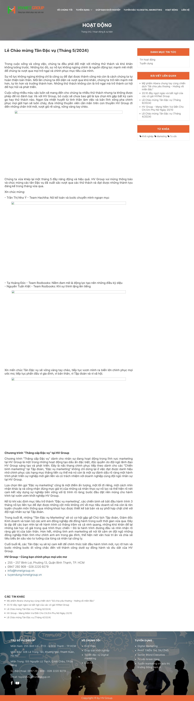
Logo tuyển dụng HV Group (26, 10)
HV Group (106, 698)
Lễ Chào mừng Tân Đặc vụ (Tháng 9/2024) (29, 609)
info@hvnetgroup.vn (21, 570)
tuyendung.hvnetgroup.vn (25, 574)
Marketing (161, 136)
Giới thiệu (90, 645)
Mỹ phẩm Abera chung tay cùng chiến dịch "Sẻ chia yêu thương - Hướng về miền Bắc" (50, 600)
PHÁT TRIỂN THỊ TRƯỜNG (153, 650)
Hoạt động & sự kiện (103, 31)
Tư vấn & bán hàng (148, 659)
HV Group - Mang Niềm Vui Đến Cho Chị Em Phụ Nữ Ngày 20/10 (39, 613)
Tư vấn (173, 136)
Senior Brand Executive (151, 654)
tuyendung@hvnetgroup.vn (34, 676)
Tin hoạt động (147, 59)
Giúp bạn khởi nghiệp (108, 10)
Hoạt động (171, 10)
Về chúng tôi (65, 10)
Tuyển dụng (83, 10)
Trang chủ (86, 31)
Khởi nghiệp (147, 136)
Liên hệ (185, 10)
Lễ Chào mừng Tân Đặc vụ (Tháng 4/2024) (29, 617)
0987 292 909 (36, 670)
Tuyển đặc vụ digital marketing (143, 10)
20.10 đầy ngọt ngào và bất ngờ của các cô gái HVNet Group (38, 605)
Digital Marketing (148, 645)
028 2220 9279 (56, 670)
